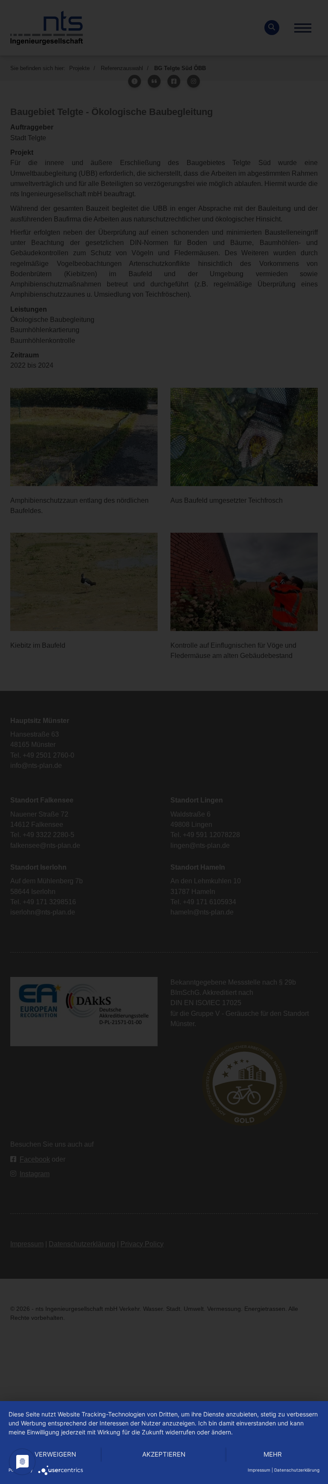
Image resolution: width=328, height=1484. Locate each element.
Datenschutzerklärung (296, 1469)
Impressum (259, 1469)
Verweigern (55, 1454)
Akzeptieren (163, 1454)
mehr (273, 1454)
